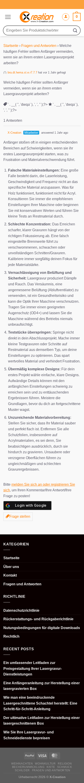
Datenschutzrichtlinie (21, 610)
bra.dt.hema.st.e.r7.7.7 (22, 72)
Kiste (51, 767)
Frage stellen (19, 516)
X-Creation (14, 132)
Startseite (10, 46)
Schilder (22, 770)
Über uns (11, 567)
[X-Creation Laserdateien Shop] (36, 17)
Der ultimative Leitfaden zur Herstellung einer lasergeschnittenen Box (41, 721)
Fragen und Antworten (38, 46)
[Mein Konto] (65, 17)
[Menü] (7, 17)
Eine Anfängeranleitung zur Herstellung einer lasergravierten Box (41, 686)
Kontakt (10, 575)
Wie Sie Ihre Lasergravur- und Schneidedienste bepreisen (28, 735)
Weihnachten (22, 763)
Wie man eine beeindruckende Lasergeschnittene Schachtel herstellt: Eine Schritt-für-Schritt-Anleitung (40, 703)
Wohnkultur (45, 763)
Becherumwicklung (28, 767)
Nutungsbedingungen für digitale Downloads (41, 628)
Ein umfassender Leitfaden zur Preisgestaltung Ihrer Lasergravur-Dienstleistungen (32, 668)
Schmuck (64, 767)
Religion (65, 763)
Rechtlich (11, 636)
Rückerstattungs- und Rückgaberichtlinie (38, 619)
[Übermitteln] (75, 30)
